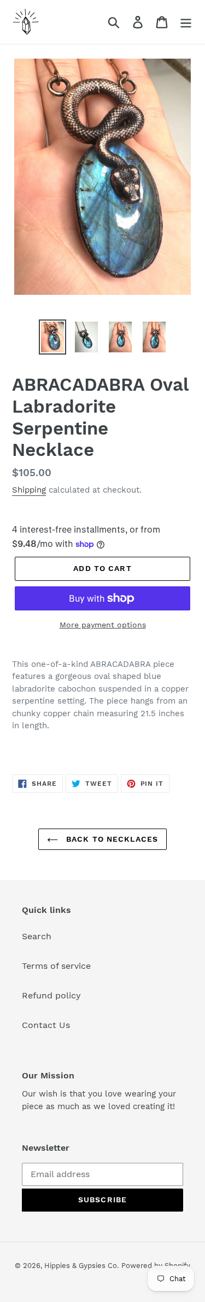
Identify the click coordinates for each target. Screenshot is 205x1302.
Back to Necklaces (110, 839)
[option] (52, 337)
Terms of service (56, 966)
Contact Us (46, 1025)
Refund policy (51, 995)
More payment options (103, 624)
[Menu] (186, 22)
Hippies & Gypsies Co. (81, 1265)
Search (36, 936)
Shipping (29, 490)
